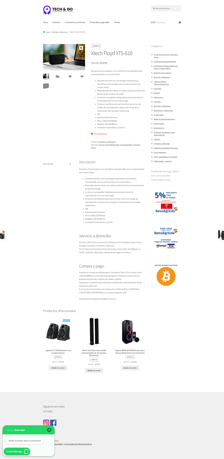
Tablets (157, 139)
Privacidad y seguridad (99, 22)
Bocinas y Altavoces (60, 32)
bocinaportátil (126, 145)
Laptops (157, 102)
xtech (93, 147)
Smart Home (159, 123)
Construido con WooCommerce (78, 444)
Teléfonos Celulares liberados (166, 148)
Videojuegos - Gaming (163, 161)
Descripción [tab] (48, 164)
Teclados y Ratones (162, 143)
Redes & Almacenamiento (164, 119)
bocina (102, 145)
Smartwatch (159, 128)
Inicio (45, 22)
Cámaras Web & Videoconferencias (161, 82)
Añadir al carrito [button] (58, 368)
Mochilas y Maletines (162, 106)
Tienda (117, 22)
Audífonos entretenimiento (165, 61)
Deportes (157, 88)
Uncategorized (160, 152)
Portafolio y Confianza (75, 22)
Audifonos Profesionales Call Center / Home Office (165, 67)
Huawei (157, 93)
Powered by (10, 430)
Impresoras (158, 97)
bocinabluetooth (112, 145)
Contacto (56, 22)
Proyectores (159, 115)
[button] (81, 48)
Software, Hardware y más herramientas (164, 133)
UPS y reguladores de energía (165, 157)
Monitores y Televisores (163, 110)
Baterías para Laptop (162, 73)
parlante (136, 145)
